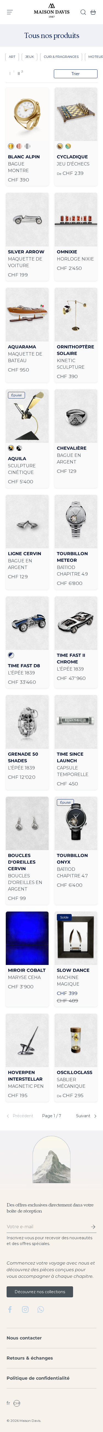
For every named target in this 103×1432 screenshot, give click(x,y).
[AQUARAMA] (27, 314)
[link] (20, 1116)
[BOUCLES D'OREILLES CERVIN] (27, 823)
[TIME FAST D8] (27, 623)
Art (12, 57)
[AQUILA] (27, 416)
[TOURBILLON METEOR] (76, 521)
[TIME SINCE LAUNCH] (76, 721)
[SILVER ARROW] (27, 219)
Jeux (29, 57)
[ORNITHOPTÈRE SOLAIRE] (76, 314)
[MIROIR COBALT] (27, 938)
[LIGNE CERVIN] (27, 521)
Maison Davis (30, 1421)
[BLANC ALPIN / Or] (27, 114)
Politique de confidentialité (38, 1378)
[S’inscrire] (89, 1227)
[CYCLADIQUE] (76, 114)
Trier (75, 73)
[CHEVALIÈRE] (76, 416)
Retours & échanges (30, 1358)
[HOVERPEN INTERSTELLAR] (27, 1040)
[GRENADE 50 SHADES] (27, 721)
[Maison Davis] (51, 12)
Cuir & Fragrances (61, 57)
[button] (91, 12)
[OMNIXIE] (76, 219)
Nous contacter (24, 1338)
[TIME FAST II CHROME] (76, 623)
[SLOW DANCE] (76, 938)
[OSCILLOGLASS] (76, 1040)
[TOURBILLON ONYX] (76, 823)
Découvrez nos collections (40, 1291)
